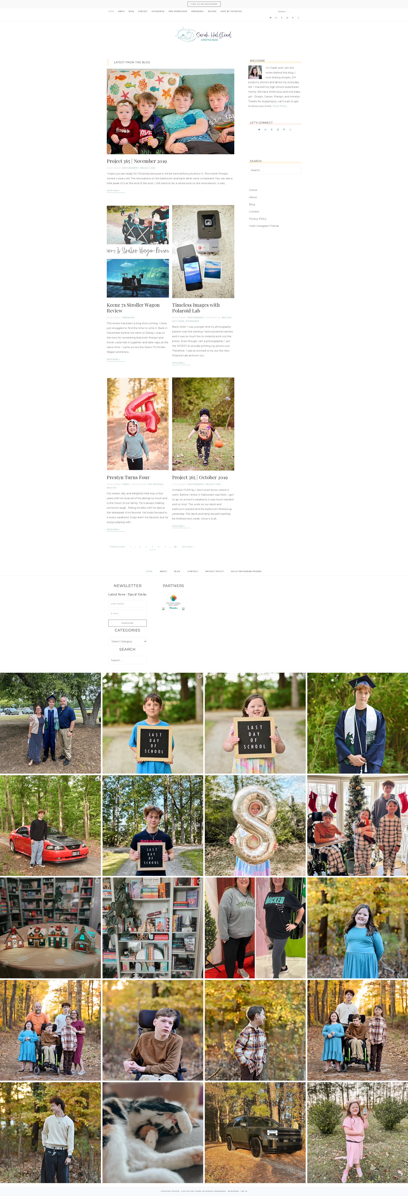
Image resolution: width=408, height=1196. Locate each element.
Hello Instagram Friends (264, 225)
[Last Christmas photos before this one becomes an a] (50, 1132)
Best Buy (227, 317)
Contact (254, 211)
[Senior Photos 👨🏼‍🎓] (50, 825)
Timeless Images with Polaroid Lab (196, 308)
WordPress (233, 1191)
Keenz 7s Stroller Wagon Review (133, 308)
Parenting (128, 317)
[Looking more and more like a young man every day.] (152, 1030)
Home (253, 190)
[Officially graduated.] (50, 723)
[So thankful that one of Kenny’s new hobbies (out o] (255, 1132)
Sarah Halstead (204, 35)
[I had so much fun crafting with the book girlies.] (50, 927)
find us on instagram (204, 4)
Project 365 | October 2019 (200, 477)
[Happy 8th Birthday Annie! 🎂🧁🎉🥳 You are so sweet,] (255, 825)
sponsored (192, 321)
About (253, 197)
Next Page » (188, 547)
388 (175, 547)
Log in (244, 1191)
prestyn (112, 487)
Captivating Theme (191, 1191)
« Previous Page (117, 547)
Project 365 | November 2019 (137, 161)
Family (126, 484)
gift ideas (178, 321)
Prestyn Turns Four (128, 477)
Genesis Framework (215, 1191)
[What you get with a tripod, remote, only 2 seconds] (50, 1030)
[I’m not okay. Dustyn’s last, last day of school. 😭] (152, 825)
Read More (112, 190)
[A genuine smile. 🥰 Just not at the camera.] (255, 1030)
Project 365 (148, 168)
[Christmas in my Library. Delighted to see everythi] (152, 927)
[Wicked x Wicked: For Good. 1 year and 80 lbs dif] (255, 927)
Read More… (280, 106)
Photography (130, 168)
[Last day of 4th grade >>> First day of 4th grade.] (152, 723)
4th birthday (156, 484)
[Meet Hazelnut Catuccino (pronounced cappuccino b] (152, 1132)
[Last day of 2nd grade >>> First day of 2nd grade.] (255, 723)
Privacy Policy (257, 218)
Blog (252, 204)
